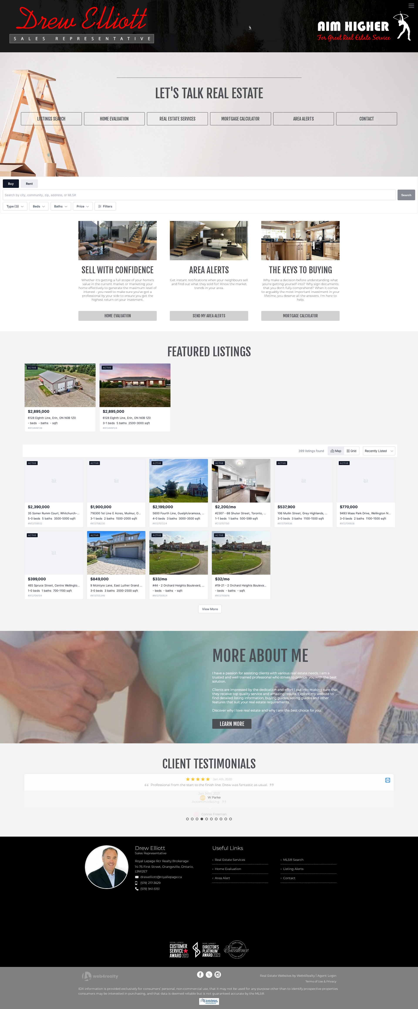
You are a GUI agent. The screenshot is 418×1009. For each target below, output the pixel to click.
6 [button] (211, 819)
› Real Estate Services (228, 860)
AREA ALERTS (303, 119)
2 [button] (192, 819)
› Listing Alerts (292, 869)
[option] (209, 796)
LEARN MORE (232, 724)
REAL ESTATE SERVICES (178, 119)
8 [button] (221, 819)
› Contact (288, 878)
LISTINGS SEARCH (51, 119)
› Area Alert (221, 878)
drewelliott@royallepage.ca (161, 877)
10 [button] (230, 819)
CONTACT (366, 119)
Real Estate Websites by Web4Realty (287, 976)
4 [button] (202, 819)
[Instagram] (217, 974)
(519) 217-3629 (150, 883)
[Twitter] (209, 974)
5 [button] (206, 819)
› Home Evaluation (226, 869)
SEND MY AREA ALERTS (209, 315)
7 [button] (216, 819)
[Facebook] (200, 974)
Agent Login (326, 976)
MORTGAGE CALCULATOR (240, 119)
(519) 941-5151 (150, 889)
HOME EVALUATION (114, 119)
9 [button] (225, 819)
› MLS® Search (292, 860)
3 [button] (197, 819)
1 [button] (187, 819)
